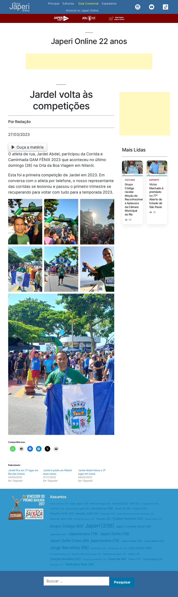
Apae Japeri (79, 503)
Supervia (117, 559)
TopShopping (153, 559)
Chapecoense (149, 503)
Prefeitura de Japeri (114, 554)
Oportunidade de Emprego (86, 554)
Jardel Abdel (154, 540)
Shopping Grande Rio (95, 559)
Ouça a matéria (30, 147)
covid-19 (123, 508)
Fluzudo (103, 518)
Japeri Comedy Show (133, 526)
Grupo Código (66, 526)
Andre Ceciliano (59, 504)
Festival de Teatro (84, 519)
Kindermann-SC (117, 548)
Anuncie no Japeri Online (82, 10)
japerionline (105, 540)
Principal (53, 3)
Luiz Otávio (140, 548)
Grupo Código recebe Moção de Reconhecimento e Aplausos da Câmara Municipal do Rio (136, 199)
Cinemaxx (57, 509)
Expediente (109, 3)
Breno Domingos (100, 503)
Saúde (134, 554)
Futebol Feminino (128, 518)
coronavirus (102, 508)
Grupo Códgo (153, 519)
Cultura (139, 508)
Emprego (107, 513)
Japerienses (83, 533)
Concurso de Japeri (77, 509)
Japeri (99, 526)
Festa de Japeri (61, 518)
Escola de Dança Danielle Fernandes (135, 514)
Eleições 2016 (62, 513)
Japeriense (58, 534)
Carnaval (120, 503)
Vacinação (57, 564)
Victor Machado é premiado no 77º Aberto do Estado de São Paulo (156, 196)
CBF (135, 503)
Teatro (134, 559)
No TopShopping (60, 554)
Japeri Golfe (114, 533)
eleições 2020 (87, 513)
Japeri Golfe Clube (69, 540)
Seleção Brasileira (65, 559)
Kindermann (98, 548)
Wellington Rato (79, 564)
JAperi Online (131, 540)
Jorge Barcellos (69, 547)
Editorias (68, 3)
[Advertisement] (89, 61)
